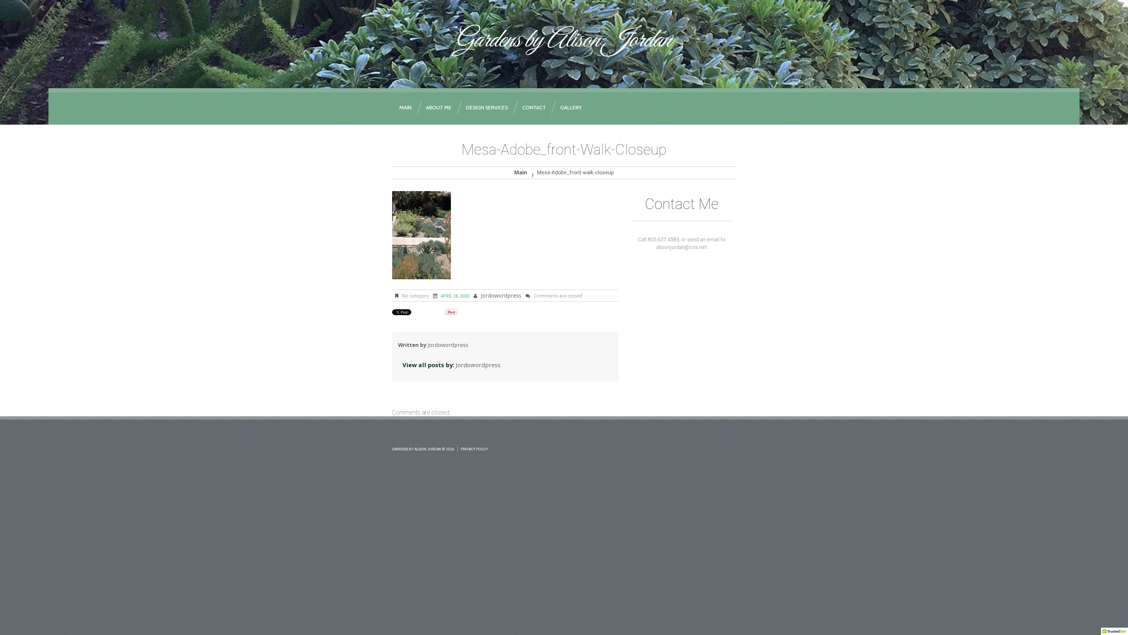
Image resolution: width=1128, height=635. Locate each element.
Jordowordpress (501, 295)
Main (520, 172)
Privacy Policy (474, 449)
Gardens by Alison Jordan (562, 41)
